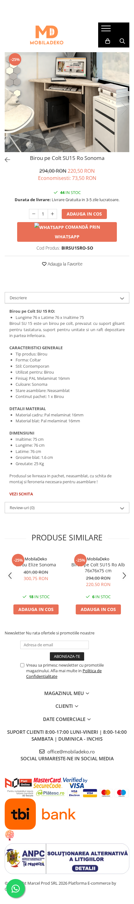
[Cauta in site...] (122, 41)
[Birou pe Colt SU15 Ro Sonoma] (67, 102)
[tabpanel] (67, 102)
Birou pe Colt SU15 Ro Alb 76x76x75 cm (98, 568)
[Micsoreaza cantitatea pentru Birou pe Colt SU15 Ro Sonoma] (33, 214)
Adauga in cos (84, 214)
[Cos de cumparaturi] (107, 41)
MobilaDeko (36, 559)
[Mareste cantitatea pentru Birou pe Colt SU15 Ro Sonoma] (52, 214)
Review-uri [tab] (22, 507)
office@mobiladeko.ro (70, 751)
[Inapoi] (4, 160)
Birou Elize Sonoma (36, 565)
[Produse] (106, 30)
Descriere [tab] (18, 298)
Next (124, 108)
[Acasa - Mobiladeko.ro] (47, 35)
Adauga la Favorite (64, 264)
